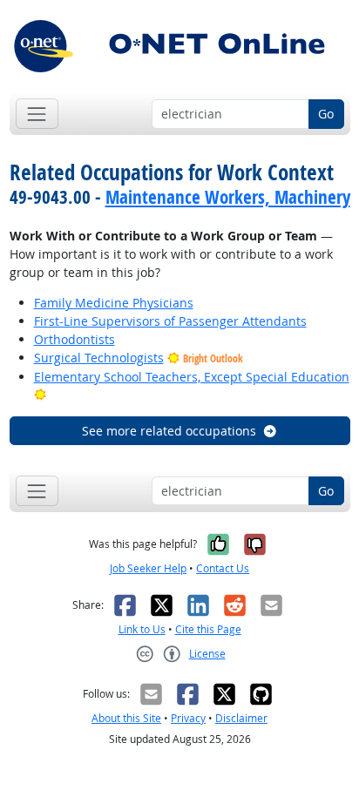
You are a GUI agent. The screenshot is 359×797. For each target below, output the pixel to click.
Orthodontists (74, 339)
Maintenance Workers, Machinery (227, 197)
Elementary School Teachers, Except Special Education (191, 376)
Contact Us (222, 568)
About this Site (126, 718)
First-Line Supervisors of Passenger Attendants (170, 321)
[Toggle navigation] (37, 113)
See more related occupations (169, 430)
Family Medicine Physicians (113, 302)
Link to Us (142, 629)
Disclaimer (241, 718)
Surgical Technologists (99, 357)
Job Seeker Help (148, 568)
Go (326, 113)
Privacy (188, 718)
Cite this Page (208, 629)
